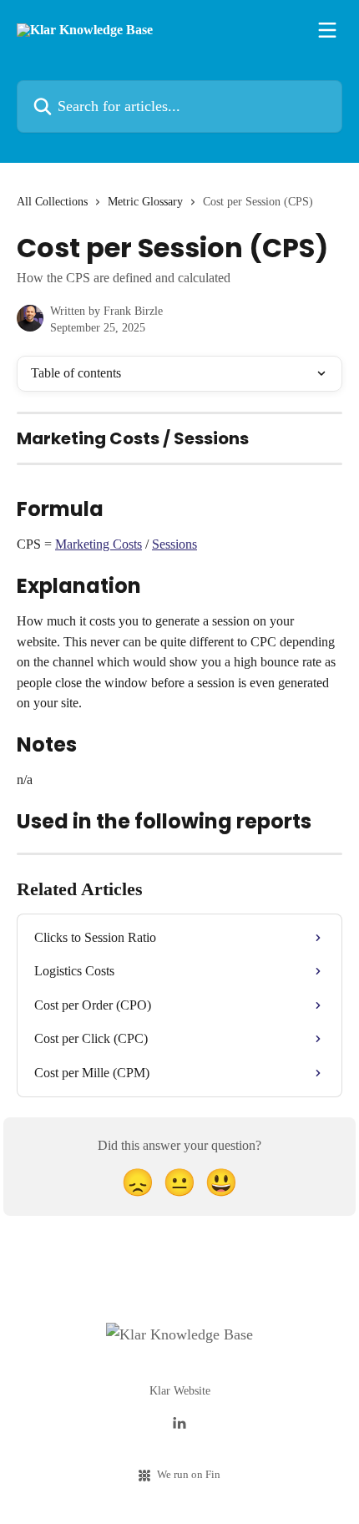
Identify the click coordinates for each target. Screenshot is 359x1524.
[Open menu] (327, 30)
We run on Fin (188, 1474)
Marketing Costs (98, 544)
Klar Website (179, 1391)
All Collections (52, 201)
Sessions (174, 544)
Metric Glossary (145, 201)
